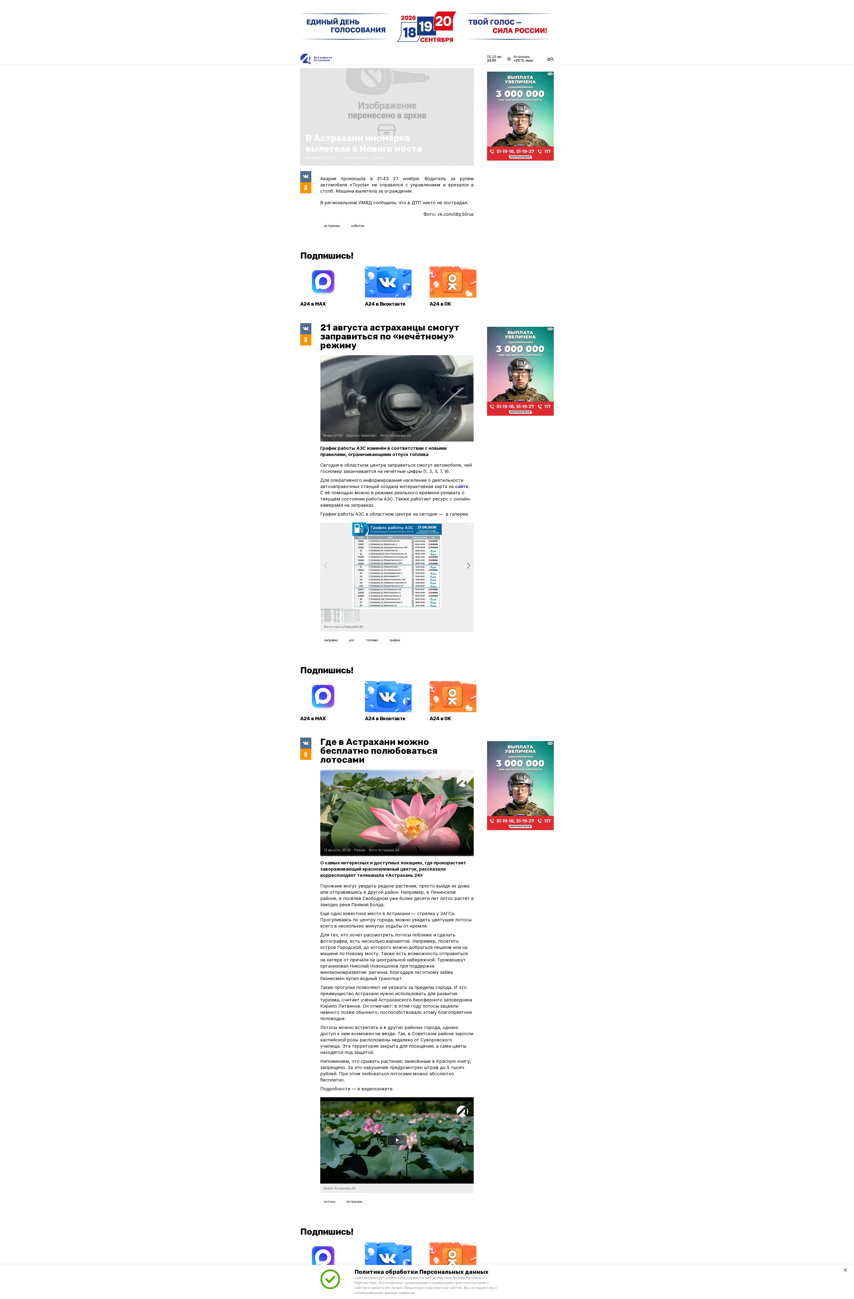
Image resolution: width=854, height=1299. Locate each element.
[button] (468, 566)
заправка (331, 640)
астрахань (332, 226)
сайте (461, 486)
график (394, 640)
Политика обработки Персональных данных (421, 1272)
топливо (372, 640)
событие (357, 226)
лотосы (329, 1202)
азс (351, 640)
